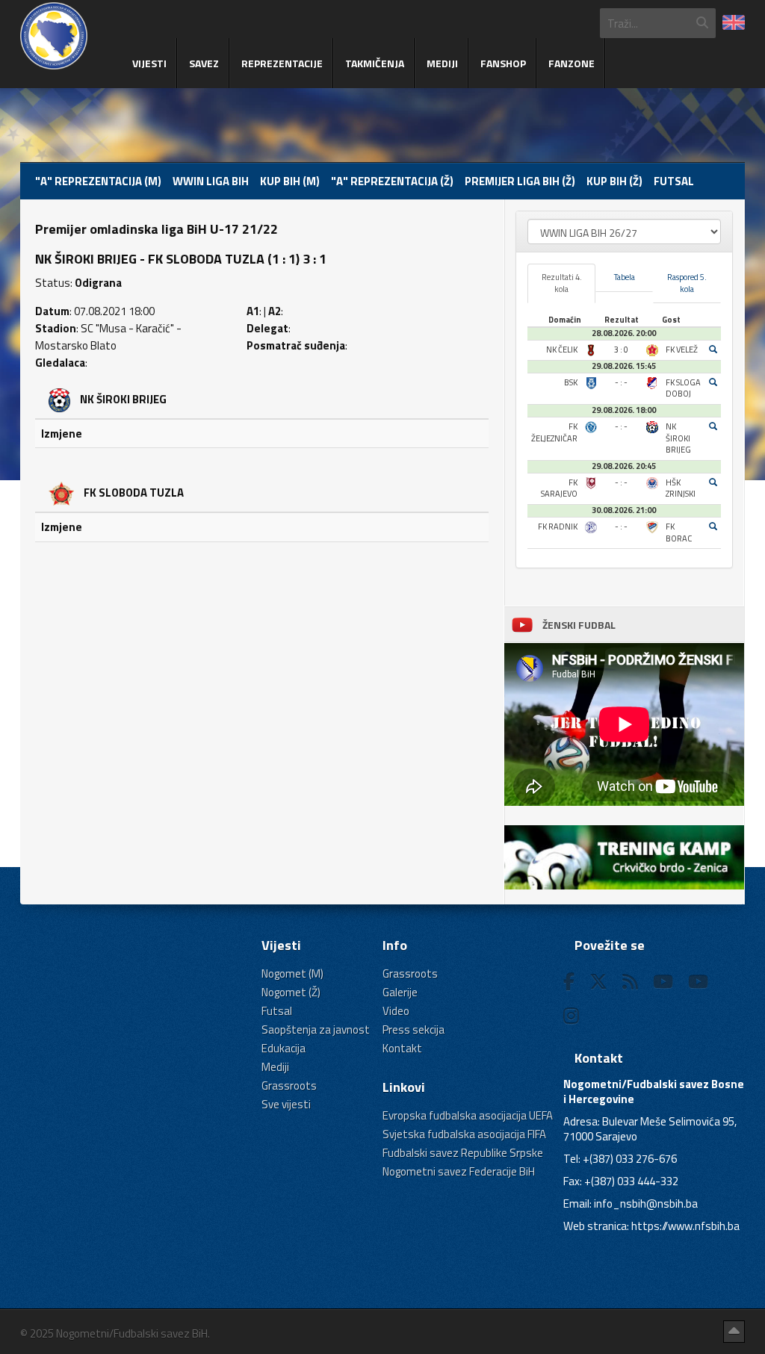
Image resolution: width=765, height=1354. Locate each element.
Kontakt (402, 1048)
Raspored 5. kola (687, 283)
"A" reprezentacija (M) (98, 181)
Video (395, 1010)
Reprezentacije (282, 63)
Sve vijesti (286, 1104)
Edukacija (283, 1048)
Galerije (400, 992)
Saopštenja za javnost (315, 1029)
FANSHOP (503, 63)
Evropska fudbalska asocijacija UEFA (467, 1115)
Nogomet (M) (292, 973)
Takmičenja (374, 63)
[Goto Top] (734, 1331)
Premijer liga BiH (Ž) (520, 181)
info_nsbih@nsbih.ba (646, 1203)
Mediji (442, 63)
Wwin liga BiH (211, 181)
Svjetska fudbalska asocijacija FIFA (464, 1134)
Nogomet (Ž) (290, 992)
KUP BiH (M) (290, 181)
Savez (204, 63)
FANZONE (571, 63)
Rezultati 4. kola (562, 283)
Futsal (674, 181)
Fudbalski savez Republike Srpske (462, 1152)
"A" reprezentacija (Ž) (392, 181)
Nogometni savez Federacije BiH (458, 1171)
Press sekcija (413, 1029)
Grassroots (289, 1085)
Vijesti (149, 63)
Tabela (624, 277)
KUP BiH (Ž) (614, 181)
